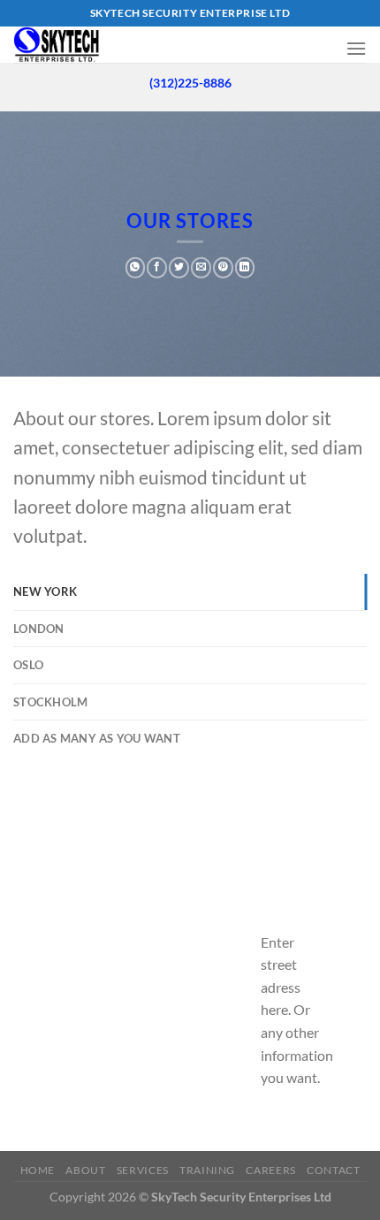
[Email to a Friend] (201, 267)
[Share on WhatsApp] (135, 267)
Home (37, 1170)
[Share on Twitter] (179, 267)
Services (143, 1170)
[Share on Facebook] (157, 267)
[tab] (190, 591)
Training (207, 1170)
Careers (270, 1170)
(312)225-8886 (190, 83)
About (85, 1170)
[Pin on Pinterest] (223, 267)
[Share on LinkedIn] (245, 267)
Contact (333, 1170)
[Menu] (356, 48)
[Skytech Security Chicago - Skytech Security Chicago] (86, 45)
